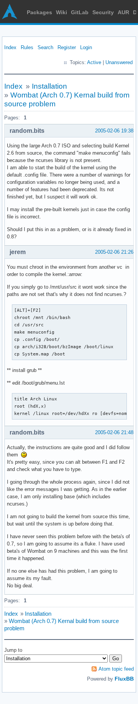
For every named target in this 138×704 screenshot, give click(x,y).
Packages (39, 12)
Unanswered (119, 62)
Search (45, 47)
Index (10, 47)
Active (94, 62)
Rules (27, 47)
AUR (123, 12)
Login (86, 47)
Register (67, 47)
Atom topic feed (116, 669)
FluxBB (124, 679)
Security (103, 12)
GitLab (80, 12)
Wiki (61, 12)
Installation (49, 86)
